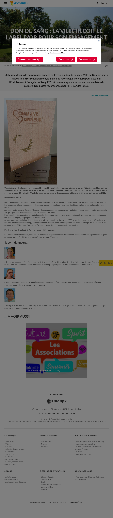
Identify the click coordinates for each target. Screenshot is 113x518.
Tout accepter (85, 59)
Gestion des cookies (57, 53)
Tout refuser (64, 59)
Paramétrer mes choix (27, 59)
